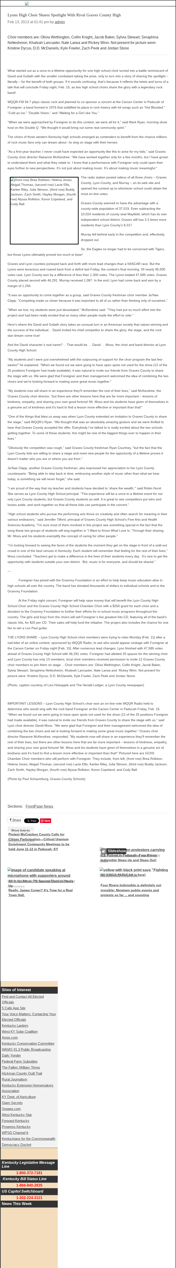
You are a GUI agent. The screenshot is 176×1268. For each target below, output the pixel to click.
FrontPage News (39, 806)
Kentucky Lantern (15, 1025)
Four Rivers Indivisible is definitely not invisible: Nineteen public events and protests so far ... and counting (131, 890)
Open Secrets (12, 1103)
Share (16, 820)
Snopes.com (11, 1109)
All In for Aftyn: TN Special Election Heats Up (40, 883)
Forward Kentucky (15, 1121)
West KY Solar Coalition (20, 1031)
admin (60, 22)
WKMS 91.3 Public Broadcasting (26, 1049)
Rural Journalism (14, 1079)
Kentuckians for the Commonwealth (28, 1139)
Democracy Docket (16, 1145)
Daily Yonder (11, 1055)
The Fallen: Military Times (21, 1067)
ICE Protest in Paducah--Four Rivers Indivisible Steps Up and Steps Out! (129, 857)
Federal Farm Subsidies (20, 1061)
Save (47, 820)
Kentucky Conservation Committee (28, 1043)
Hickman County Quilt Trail (22, 1073)
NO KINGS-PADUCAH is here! (123, 875)
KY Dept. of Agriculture (19, 1097)
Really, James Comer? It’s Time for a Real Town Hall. (40, 892)
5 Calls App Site (13, 1008)
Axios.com (10, 1037)
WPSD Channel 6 (15, 1133)
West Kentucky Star (17, 1115)
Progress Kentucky (16, 1127)
